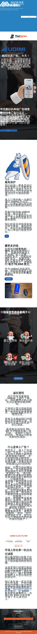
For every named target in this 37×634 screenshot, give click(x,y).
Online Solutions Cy (28, 631)
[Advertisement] (18, 25)
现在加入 (8, 130)
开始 (28, 16)
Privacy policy (18, 632)
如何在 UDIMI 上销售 (18, 378)
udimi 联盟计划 (8, 278)
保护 (6, 236)
